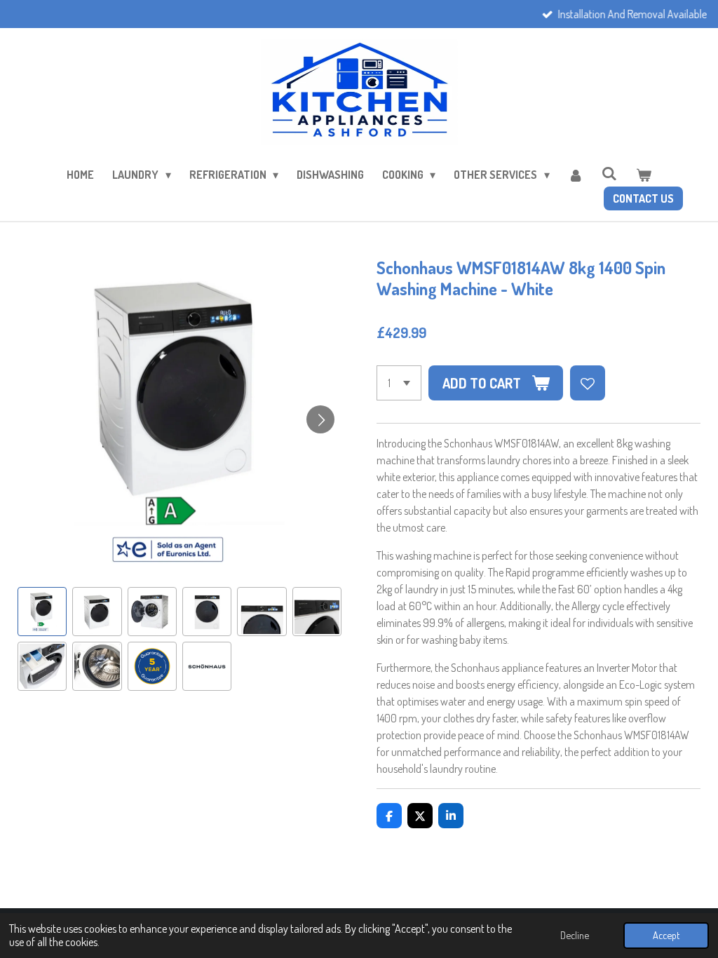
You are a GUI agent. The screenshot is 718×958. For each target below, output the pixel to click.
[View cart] (643, 175)
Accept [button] (666, 935)
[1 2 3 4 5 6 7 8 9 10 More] (399, 382)
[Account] (575, 175)
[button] (42, 611)
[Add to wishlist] (587, 382)
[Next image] (320, 419)
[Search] (609, 173)
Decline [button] (574, 935)
